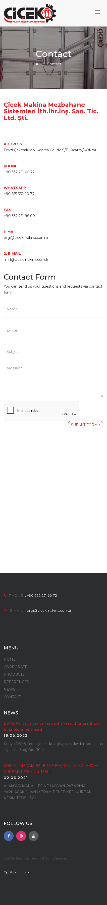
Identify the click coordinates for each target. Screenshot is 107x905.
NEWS (9, 689)
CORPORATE (15, 667)
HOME (10, 659)
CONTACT (12, 697)
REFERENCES (16, 682)
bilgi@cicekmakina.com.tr (49, 610)
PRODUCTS (14, 674)
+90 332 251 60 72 (42, 595)
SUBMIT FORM (85, 425)
